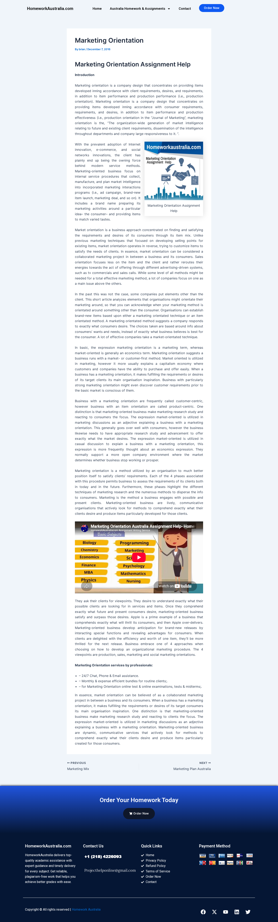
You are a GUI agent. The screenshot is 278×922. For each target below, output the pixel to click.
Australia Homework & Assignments (137, 9)
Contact (185, 9)
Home (97, 9)
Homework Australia (86, 909)
